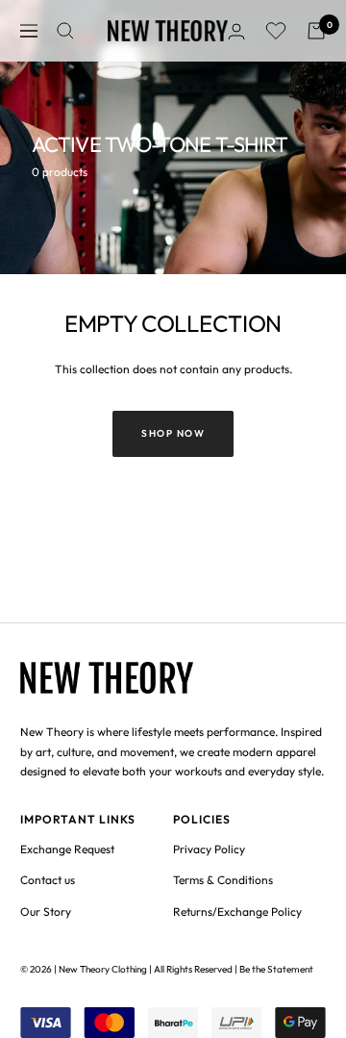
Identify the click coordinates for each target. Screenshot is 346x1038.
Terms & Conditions (223, 880)
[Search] (65, 30)
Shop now (173, 433)
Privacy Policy (209, 849)
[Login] (236, 31)
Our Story (45, 911)
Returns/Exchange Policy (237, 911)
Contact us (47, 880)
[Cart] (316, 30)
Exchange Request (67, 849)
